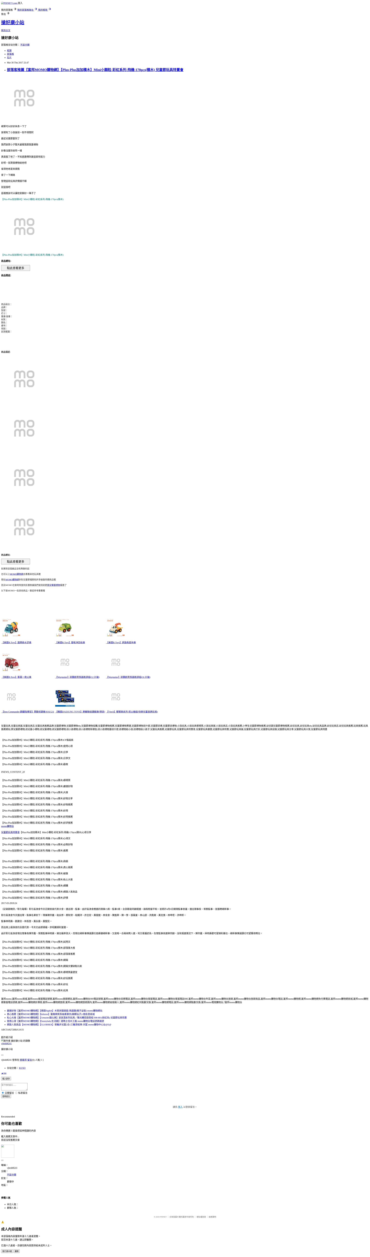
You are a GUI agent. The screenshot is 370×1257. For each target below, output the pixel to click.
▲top (3, 1073)
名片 (9, 57)
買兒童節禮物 (53, 585)
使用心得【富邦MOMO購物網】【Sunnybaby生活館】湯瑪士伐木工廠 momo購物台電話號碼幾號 (55, 1021)
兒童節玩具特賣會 (10, 832)
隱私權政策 (201, 1217)
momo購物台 (7, 826)
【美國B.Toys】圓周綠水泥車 (16, 642)
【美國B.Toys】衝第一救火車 (16, 677)
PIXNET (163, 1217)
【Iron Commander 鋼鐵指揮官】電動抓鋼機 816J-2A (28, 712)
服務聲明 (212, 1217)
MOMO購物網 (16, 574)
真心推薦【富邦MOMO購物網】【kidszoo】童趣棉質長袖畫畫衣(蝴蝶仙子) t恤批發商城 (51, 1014)
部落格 (10, 54)
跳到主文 (5, 30)
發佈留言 (6, 1096)
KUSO (22, 1068)
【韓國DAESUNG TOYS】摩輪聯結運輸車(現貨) (80, 712)
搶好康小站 (12, 22)
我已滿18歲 (7, 1251)
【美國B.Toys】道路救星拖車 (121, 642)
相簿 (9, 50)
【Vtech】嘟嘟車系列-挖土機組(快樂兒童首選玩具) (132, 712)
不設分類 (24, 45)
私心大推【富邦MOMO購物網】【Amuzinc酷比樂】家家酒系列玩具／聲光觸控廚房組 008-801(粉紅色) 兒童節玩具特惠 (67, 1017)
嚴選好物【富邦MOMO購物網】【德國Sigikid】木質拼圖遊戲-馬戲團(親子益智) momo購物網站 (54, 1010)
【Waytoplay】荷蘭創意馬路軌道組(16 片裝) (128, 677)
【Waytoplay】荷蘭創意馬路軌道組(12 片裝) (77, 677)
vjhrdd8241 (6, 1043)
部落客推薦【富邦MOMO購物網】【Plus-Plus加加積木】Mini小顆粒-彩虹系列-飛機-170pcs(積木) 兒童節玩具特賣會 (95, 70)
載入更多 (6, 1079)
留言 (29, 1060)
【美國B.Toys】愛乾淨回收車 (70, 642)
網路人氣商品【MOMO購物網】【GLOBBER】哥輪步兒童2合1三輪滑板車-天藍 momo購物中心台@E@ (59, 1024)
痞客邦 (23, 1060)
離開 (16, 1251)
